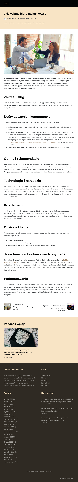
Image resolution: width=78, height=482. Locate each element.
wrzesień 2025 (9, 422)
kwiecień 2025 (9, 432)
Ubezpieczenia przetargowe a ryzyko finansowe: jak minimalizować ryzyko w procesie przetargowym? (18, 352)
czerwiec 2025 (9, 427)
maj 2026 (7, 404)
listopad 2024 (9, 442)
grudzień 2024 (9, 439)
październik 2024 (10, 444)
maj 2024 (7, 455)
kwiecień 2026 (9, 407)
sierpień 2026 (9, 399)
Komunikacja (45, 383)
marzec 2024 (9, 460)
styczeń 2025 (9, 437)
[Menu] (73, 3)
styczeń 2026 (9, 412)
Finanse (33, 18)
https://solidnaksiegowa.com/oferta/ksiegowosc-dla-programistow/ (32, 142)
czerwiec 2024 (9, 452)
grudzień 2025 (9, 414)
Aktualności (45, 375)
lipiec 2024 (8, 449)
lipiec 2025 (8, 424)
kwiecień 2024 (9, 457)
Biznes (43, 378)
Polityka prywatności (67, 478)
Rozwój (44, 385)
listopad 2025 (9, 417)
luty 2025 (7, 434)
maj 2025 (7, 429)
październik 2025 (10, 419)
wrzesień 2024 (9, 447)
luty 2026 (7, 409)
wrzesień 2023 (9, 462)
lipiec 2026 (8, 402)
